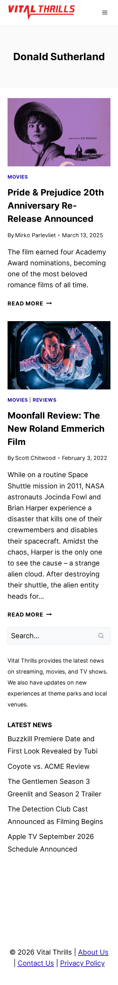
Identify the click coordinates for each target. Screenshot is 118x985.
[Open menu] (104, 12)
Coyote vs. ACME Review (49, 766)
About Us (93, 952)
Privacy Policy (82, 963)
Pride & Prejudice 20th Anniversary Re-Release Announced (56, 205)
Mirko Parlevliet (35, 235)
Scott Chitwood (35, 458)
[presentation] (59, 132)
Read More (30, 303)
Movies (18, 177)
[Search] (101, 635)
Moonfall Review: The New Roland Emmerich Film (56, 428)
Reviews (44, 400)
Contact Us (36, 963)
